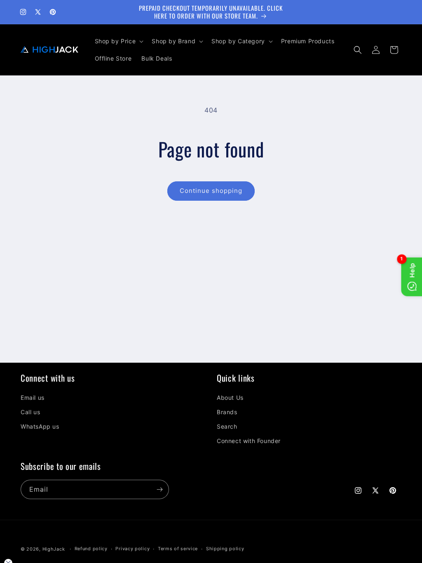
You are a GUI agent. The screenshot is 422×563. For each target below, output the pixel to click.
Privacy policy (132, 548)
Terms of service (178, 548)
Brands (227, 411)
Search (227, 426)
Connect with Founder (249, 440)
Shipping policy (225, 548)
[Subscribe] (159, 489)
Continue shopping (211, 191)
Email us (33, 397)
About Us (230, 397)
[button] (118, 41)
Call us (30, 411)
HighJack (53, 549)
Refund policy (91, 548)
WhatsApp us (40, 426)
